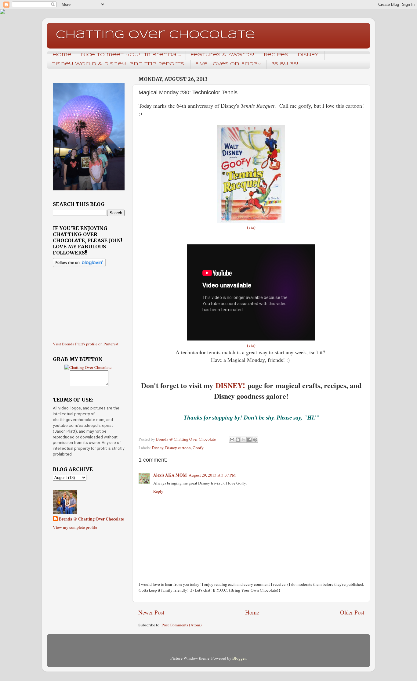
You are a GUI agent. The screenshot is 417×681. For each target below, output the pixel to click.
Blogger (239, 658)
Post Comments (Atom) (181, 625)
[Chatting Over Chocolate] (87, 367)
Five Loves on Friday (228, 64)
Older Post (352, 612)
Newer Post (151, 612)
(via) (251, 227)
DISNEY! (309, 55)
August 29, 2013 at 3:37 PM (212, 475)
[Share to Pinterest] (255, 440)
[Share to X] (244, 440)
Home (62, 55)
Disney (157, 447)
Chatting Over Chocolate (155, 35)
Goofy (198, 447)
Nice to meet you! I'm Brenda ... (131, 55)
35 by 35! (284, 64)
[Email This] (232, 440)
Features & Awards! (222, 55)
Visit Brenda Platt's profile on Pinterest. (86, 344)
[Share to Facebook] (249, 440)
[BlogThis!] (238, 440)
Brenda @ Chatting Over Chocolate (91, 519)
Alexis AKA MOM (170, 475)
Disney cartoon (178, 447)
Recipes (276, 55)
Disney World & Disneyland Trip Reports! (118, 64)
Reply (158, 491)
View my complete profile (75, 527)
